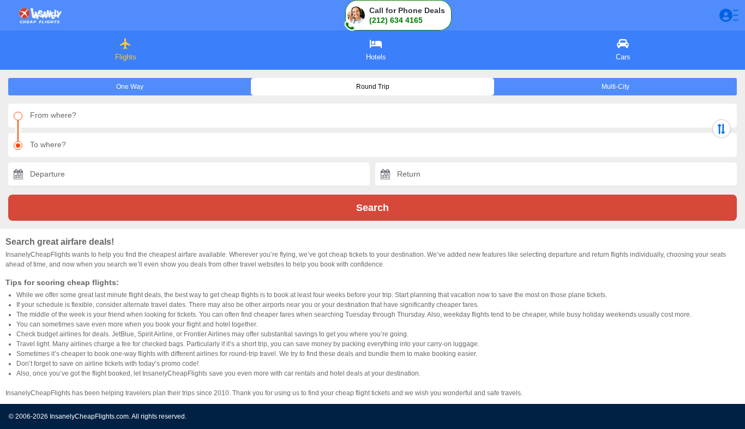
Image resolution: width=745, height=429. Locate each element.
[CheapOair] (40, 15)
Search (372, 207)
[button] (398, 15)
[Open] (728, 15)
